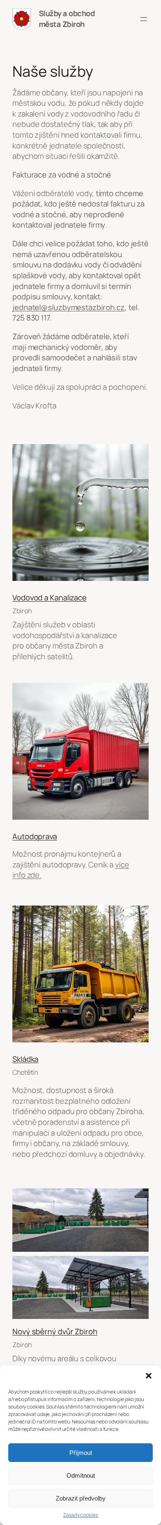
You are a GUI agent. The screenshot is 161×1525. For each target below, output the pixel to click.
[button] (148, 1376)
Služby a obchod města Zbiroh (67, 18)
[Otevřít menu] (144, 19)
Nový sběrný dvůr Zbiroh (54, 1331)
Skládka (25, 1059)
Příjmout (80, 1452)
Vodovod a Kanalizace (49, 597)
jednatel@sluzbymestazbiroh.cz (68, 307)
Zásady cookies (80, 1515)
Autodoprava (34, 836)
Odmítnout (80, 1475)
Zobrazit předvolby (81, 1498)
